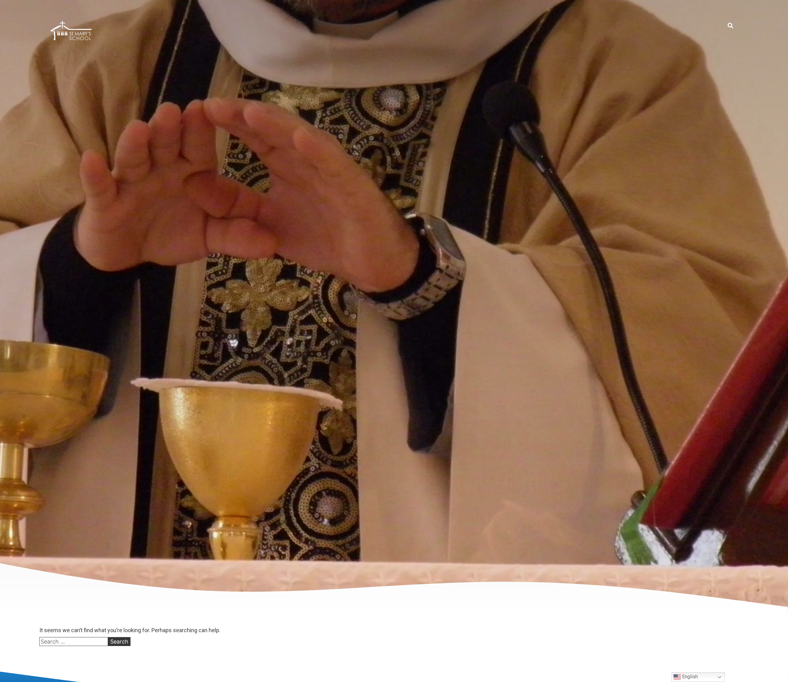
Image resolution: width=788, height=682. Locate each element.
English (689, 677)
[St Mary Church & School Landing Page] (71, 31)
